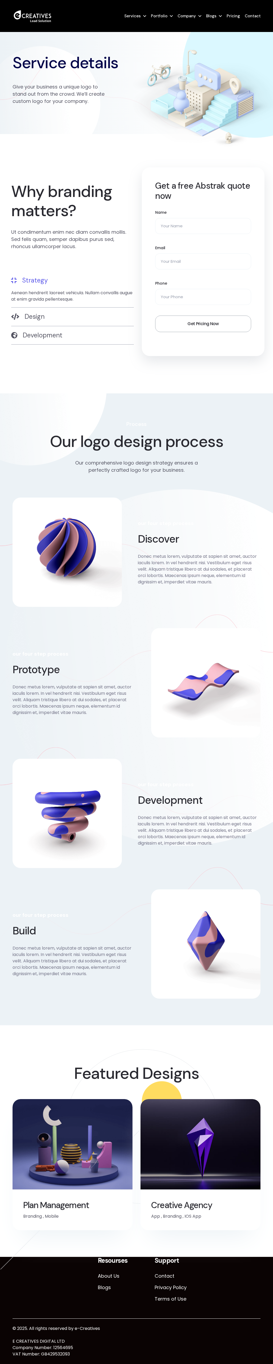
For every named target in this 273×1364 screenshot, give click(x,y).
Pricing (233, 16)
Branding (32, 1216)
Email (160, 248)
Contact (253, 16)
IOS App (192, 1216)
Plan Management (56, 1205)
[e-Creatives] (33, 16)
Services (132, 16)
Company (187, 16)
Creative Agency (181, 1205)
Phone (161, 283)
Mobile (52, 1216)
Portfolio (159, 16)
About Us (108, 1276)
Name (161, 212)
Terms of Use (170, 1299)
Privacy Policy (171, 1287)
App (155, 1216)
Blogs (211, 16)
